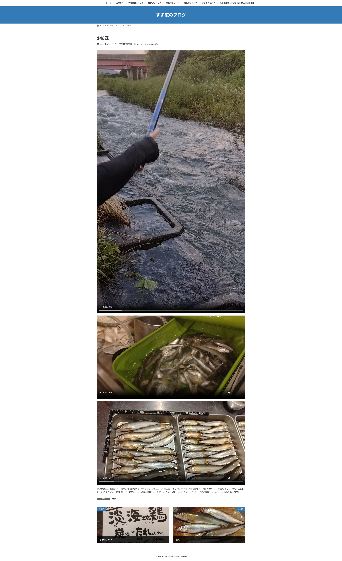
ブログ (114, 499)
